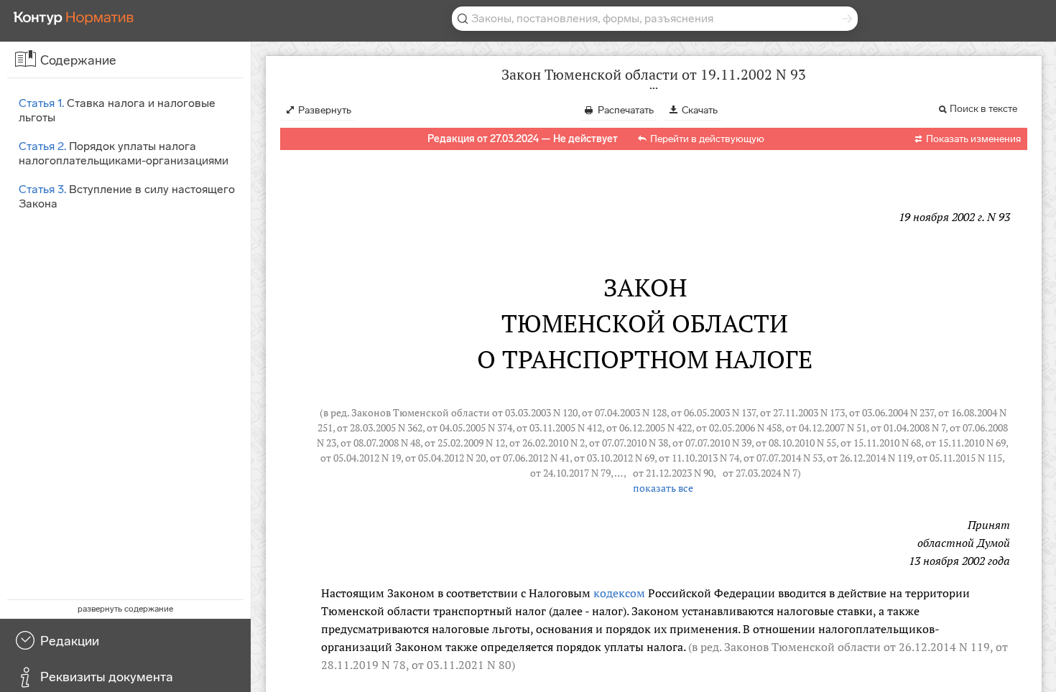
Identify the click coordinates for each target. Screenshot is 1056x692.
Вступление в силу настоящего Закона (127, 196)
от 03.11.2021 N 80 (461, 665)
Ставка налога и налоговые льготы (117, 110)
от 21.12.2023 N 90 (673, 473)
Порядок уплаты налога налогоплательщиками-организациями (123, 153)
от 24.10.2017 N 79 (570, 473)
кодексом (619, 593)
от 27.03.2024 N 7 (760, 473)
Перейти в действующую (707, 139)
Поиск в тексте (983, 109)
